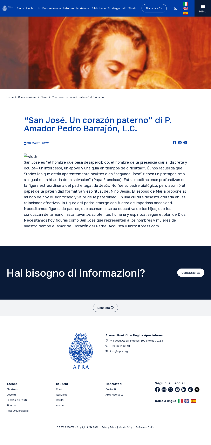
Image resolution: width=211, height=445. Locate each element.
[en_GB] (185, 8)
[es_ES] (185, 13)
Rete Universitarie (17, 410)
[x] (185, 143)
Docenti (11, 394)
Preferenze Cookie (145, 427)
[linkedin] (180, 143)
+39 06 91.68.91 (120, 346)
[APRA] (8, 8)
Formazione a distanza (58, 8)
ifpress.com (148, 226)
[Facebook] (157, 389)
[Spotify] (197, 389)
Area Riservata (114, 394)
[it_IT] (185, 4)
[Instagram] (164, 389)
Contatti (111, 389)
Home (10, 97)
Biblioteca (98, 8)
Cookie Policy (125, 427)
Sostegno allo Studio (122, 8)
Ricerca (11, 405)
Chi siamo (12, 389)
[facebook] (174, 143)
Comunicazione (27, 97)
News (44, 97)
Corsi (59, 389)
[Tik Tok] (190, 389)
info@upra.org (119, 351)
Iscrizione (82, 8)
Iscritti (60, 400)
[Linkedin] (183, 389)
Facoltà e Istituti (28, 8)
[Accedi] (175, 8)
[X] (170, 389)
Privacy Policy (109, 427)
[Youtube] (177, 389)
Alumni (60, 405)
